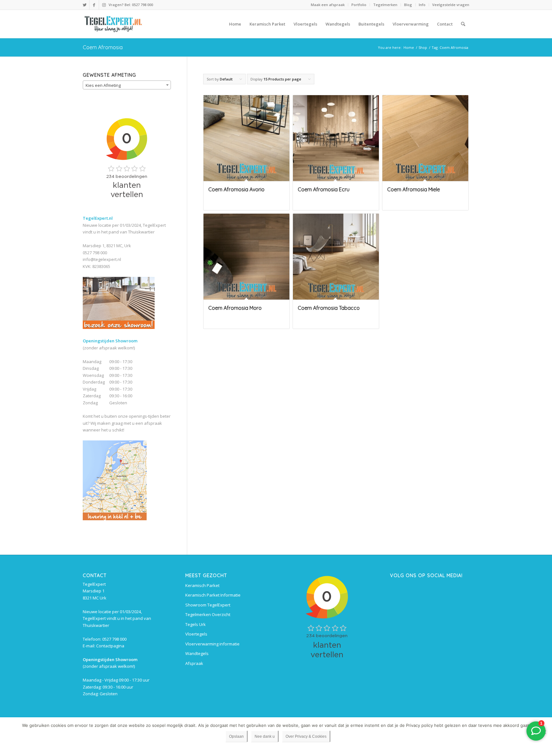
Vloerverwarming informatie (212, 644)
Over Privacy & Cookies (306, 736)
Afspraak (194, 663)
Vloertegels (196, 634)
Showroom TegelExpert (207, 605)
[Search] (463, 24)
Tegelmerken (385, 4)
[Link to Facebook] (94, 5)
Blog (408, 4)
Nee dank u (265, 736)
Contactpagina (110, 646)
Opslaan (236, 736)
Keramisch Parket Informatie (213, 595)
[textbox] (127, 85)
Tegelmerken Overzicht (207, 614)
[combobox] (127, 84)
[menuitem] (328, 4)
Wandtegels (197, 653)
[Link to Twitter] (84, 5)
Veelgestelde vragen (450, 4)
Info (422, 4)
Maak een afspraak (328, 4)
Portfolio (358, 4)
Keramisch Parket (202, 585)
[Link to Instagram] (104, 5)
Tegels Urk (195, 624)
